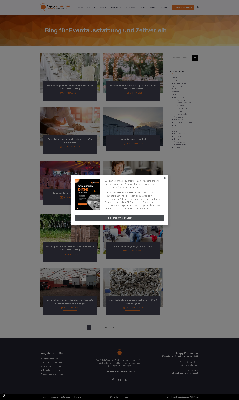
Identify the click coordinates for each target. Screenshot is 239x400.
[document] (119, 200)
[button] (4, 395)
